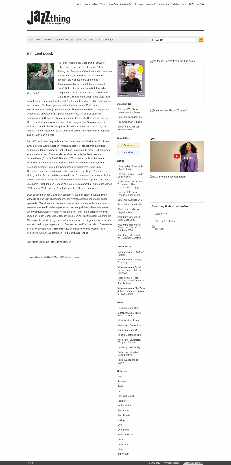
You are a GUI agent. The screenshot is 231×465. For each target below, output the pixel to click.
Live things (88, 39)
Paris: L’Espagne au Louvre (127, 361)
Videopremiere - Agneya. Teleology (130, 261)
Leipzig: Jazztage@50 (129, 335)
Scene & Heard (125, 434)
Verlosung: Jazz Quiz (128, 330)
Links (120, 439)
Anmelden (129, 145)
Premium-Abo (91, 4)
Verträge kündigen (171, 463)
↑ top (30, 463)
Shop (102, 4)
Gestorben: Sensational (129, 325)
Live (78, 39)
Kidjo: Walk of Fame (128, 320)
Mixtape (70, 39)
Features (59, 39)
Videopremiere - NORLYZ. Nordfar (131, 253)
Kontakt (200, 4)
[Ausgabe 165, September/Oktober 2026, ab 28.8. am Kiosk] (131, 78)
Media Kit (151, 4)
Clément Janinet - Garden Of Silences (130, 175)
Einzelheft (113, 4)
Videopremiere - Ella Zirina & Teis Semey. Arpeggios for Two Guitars (131, 291)
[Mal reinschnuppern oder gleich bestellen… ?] (177, 120)
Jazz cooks (123, 410)
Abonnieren (161, 214)
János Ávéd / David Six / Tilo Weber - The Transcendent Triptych (130, 184)
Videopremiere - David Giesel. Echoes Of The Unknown (129, 270)
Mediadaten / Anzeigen (132, 4)
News (38, 39)
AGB (191, 4)
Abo (79, 4)
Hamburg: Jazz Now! (128, 308)
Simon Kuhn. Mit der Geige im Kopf (128, 128)
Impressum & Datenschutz (172, 4)
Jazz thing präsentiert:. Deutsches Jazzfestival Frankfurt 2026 (129, 228)
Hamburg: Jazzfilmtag (128, 347)
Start (30, 39)
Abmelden (128, 152)
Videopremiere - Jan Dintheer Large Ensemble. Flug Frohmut (131, 281)
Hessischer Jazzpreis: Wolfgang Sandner (129, 341)
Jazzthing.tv (123, 415)
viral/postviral (124, 405)
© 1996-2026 (154, 463)
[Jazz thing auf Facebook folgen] (177, 187)
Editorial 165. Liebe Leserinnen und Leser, (128, 111)
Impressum (123, 454)
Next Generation (104, 39)
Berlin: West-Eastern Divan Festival (128, 353)
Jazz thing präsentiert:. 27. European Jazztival (129, 236)
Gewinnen (122, 444)
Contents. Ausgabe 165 (129, 117)
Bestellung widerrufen (193, 463)
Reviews (47, 39)
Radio (120, 386)
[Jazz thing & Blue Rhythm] (50, 24)
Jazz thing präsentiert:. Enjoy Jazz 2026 (129, 218)
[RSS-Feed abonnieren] (201, 40)
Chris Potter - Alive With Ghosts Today (130, 167)
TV (119, 391)
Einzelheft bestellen (165, 221)
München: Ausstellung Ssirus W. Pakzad (129, 314)
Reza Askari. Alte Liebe (129, 122)
